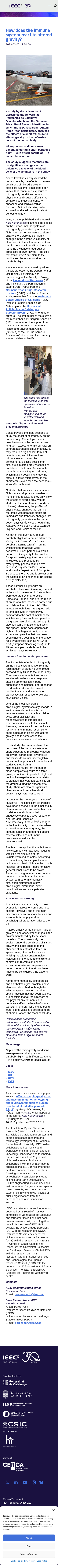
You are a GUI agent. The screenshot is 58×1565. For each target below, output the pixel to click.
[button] (53, 1510)
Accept (29, 1538)
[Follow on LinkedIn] (16, 1482)
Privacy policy (29, 1561)
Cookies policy (17, 1561)
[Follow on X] (7, 1482)
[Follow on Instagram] (34, 1482)
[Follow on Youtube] (25, 1482)
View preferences (29, 1554)
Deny (29, 1546)
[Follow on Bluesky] (41, 1482)
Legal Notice (42, 1561)
